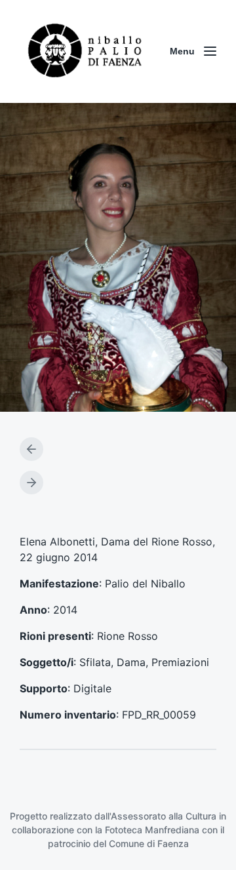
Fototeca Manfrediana (152, 829)
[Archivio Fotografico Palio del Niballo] (85, 51)
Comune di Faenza (149, 843)
